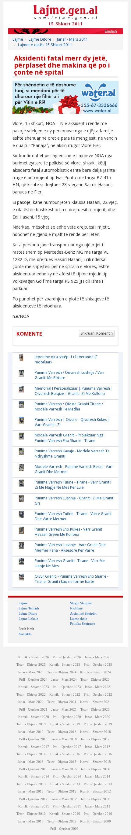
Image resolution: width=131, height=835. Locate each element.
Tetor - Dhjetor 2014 (95, 769)
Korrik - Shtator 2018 (95, 732)
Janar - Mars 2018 (64, 739)
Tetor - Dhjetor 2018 (61, 732)
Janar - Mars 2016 (31, 761)
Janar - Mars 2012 (64, 799)
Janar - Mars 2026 (97, 657)
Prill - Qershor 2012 (33, 799)
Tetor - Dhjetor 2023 (95, 679)
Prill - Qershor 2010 (98, 813)
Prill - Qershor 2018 (33, 739)
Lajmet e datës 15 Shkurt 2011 (45, 44)
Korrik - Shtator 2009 (95, 821)
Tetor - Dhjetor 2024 (61, 672)
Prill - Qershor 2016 (98, 754)
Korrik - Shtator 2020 (33, 717)
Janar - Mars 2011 (72, 39)
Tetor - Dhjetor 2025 (31, 664)
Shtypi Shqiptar (81, 603)
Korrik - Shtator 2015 (95, 761)
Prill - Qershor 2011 (67, 806)
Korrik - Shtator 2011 (33, 806)
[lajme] (65, 12)
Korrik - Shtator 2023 (33, 687)
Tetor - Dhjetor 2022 (31, 694)
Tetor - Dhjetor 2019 (31, 724)
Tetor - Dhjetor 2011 (95, 799)
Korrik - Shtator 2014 (33, 776)
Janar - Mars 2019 (31, 732)
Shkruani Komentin (97, 333)
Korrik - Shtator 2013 (64, 784)
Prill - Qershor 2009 (64, 828)
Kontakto (25, 634)
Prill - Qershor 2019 (98, 724)
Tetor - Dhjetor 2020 (95, 709)
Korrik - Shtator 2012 (95, 791)
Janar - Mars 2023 (97, 687)
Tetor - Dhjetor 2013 (31, 784)
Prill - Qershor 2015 (33, 769)
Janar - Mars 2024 (64, 679)
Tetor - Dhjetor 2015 (61, 761)
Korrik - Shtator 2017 (33, 747)
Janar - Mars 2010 (31, 821)
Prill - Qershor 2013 (98, 784)
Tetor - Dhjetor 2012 (61, 791)
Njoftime (76, 608)
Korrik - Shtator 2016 (64, 754)
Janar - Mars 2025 (31, 672)
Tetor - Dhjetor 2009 (61, 821)
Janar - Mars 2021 (64, 709)
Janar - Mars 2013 (31, 791)
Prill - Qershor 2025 (98, 664)
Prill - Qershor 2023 (67, 687)
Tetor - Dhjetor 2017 (95, 739)
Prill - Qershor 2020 (67, 717)
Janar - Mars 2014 (97, 776)
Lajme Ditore (40, 39)
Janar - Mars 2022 (31, 702)
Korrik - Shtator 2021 (95, 702)
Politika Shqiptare (82, 623)
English (110, 31)
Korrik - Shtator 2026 (33, 657)
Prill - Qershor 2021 (33, 709)
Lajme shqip (78, 618)
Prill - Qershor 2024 (33, 679)
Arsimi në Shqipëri (83, 613)
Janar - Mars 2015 (64, 769)
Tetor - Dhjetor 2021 (61, 702)
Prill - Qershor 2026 (67, 657)
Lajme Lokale (28, 618)
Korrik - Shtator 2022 (64, 694)
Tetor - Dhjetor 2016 (31, 754)
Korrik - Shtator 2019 (64, 724)
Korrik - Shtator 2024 (95, 672)
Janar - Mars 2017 (97, 747)
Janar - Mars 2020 (97, 717)
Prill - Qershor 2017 (67, 747)
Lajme (17, 39)
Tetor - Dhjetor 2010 (31, 813)
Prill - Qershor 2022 (98, 694)
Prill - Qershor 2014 (67, 776)
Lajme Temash (29, 608)
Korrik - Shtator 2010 (64, 813)
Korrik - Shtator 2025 (64, 664)
